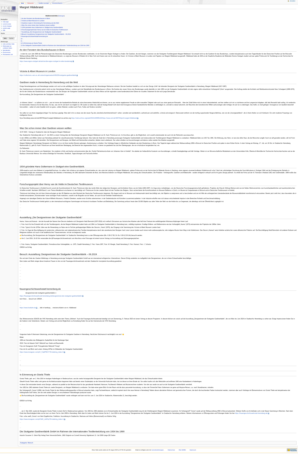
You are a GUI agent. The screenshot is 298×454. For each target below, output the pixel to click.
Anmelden (292, 1)
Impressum (193, 450)
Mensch (30, 443)
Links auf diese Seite (8, 44)
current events (7, 24)
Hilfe (4, 30)
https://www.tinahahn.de (28, 308)
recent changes (7, 26)
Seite (22, 3)
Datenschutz (171, 450)
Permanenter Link (8, 54)
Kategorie (23, 443)
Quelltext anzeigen (44, 3)
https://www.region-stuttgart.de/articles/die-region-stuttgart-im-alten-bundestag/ (46, 61)
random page (6, 28)
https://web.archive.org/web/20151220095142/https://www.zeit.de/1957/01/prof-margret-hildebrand (104, 118)
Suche (3, 33)
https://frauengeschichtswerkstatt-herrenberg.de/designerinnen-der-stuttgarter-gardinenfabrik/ (51, 296)
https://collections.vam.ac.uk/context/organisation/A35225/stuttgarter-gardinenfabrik (48, 75)
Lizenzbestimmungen (158, 450)
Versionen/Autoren (57, 3)
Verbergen (61, 16)
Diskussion (30, 3)
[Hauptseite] (9, 9)
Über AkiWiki (182, 450)
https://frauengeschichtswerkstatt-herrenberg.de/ (251, 413)
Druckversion (6, 52)
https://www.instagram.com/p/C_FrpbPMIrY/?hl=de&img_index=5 (42, 352)
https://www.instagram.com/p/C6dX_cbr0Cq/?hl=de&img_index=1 (42, 419)
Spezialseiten (6, 50)
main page (6, 21)
